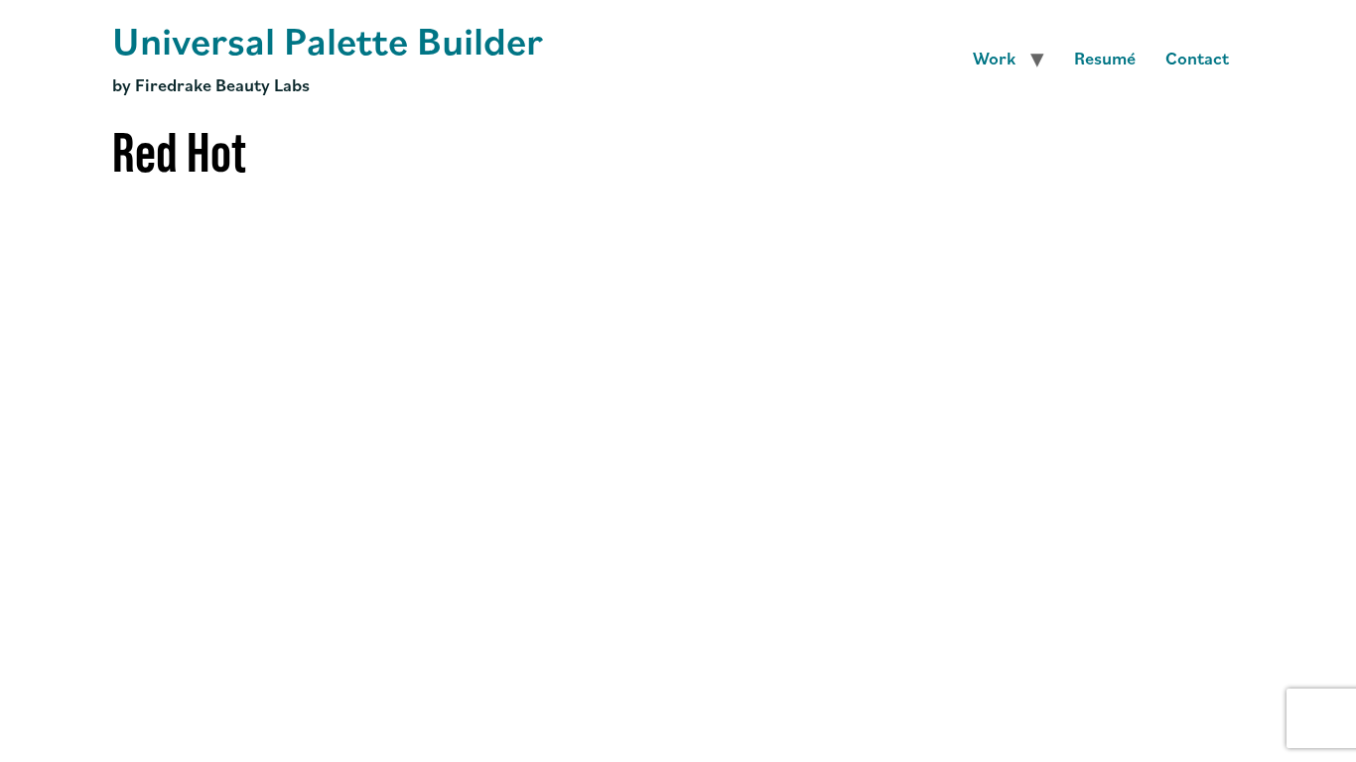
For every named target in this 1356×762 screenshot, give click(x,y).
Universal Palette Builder (327, 39)
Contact (1197, 57)
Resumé (1105, 57)
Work (994, 57)
